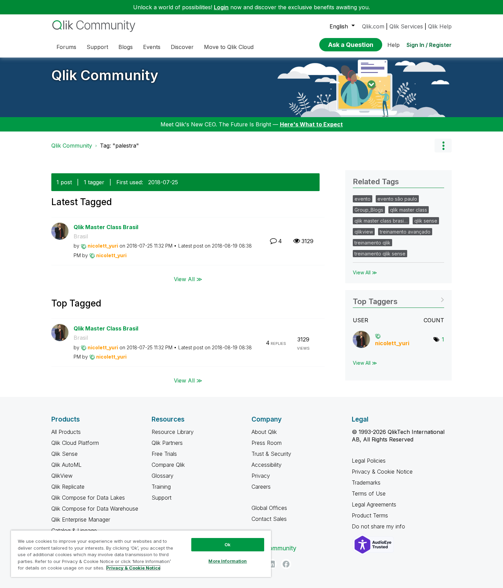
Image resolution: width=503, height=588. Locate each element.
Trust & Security (271, 453)
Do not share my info (379, 526)
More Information (227, 561)
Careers (261, 486)
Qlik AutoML (66, 464)
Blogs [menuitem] (125, 46)
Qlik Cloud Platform (75, 442)
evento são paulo (397, 199)
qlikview (363, 232)
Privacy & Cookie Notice (382, 471)
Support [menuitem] (97, 46)
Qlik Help (440, 26)
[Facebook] (286, 564)
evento (362, 199)
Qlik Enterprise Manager (80, 519)
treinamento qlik (372, 243)
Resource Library (173, 431)
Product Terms (370, 515)
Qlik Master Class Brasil (106, 227)
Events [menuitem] (151, 46)
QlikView (62, 475)
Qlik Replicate (68, 486)
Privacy (261, 475)
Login (221, 7)
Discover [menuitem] (182, 46)
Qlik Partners (167, 442)
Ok (227, 544)
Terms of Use (369, 493)
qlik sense (425, 221)
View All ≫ (188, 278)
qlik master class (408, 210)
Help (393, 44)
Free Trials (164, 453)
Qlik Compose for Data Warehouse (94, 508)
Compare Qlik (168, 464)
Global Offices (269, 507)
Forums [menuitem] (66, 46)
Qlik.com (373, 26)
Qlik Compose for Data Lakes (88, 497)
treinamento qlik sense (379, 254)
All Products (66, 431)
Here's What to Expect (311, 124)
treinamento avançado (405, 232)
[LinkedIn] (271, 564)
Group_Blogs (368, 210)
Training (161, 486)
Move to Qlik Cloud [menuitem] (229, 46)
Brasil (81, 236)
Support (161, 497)
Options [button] (443, 145)
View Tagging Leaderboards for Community (398, 299)
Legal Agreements (374, 504)
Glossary (162, 475)
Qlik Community (104, 75)
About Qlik (264, 431)
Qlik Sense (64, 453)
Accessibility (267, 464)
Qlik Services (406, 26)
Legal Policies (369, 460)
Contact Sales (269, 518)
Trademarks (366, 482)
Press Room (267, 442)
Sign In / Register (429, 44)
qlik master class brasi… (381, 221)
